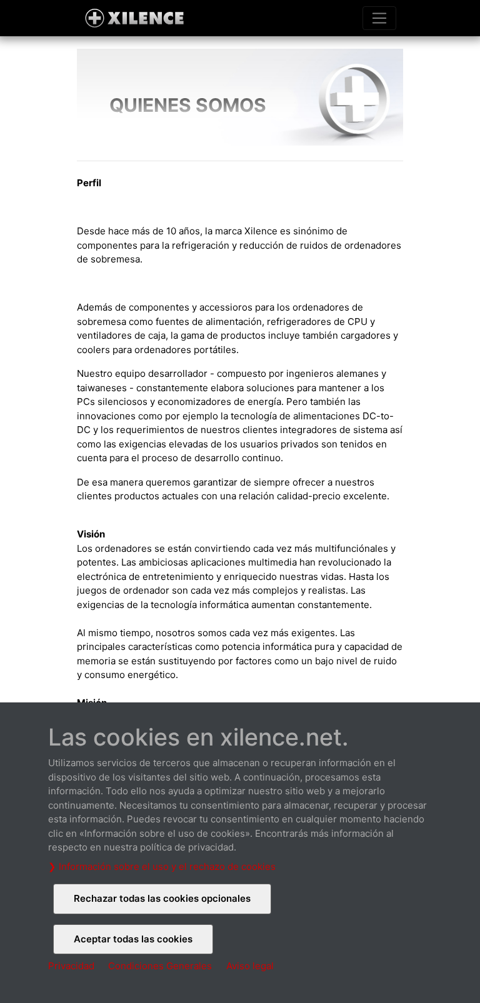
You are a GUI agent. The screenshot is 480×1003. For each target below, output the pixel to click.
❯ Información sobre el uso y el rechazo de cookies (162, 866)
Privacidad (71, 966)
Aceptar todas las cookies (133, 939)
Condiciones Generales (160, 966)
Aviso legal (250, 966)
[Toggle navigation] (379, 18)
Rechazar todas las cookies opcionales (162, 898)
